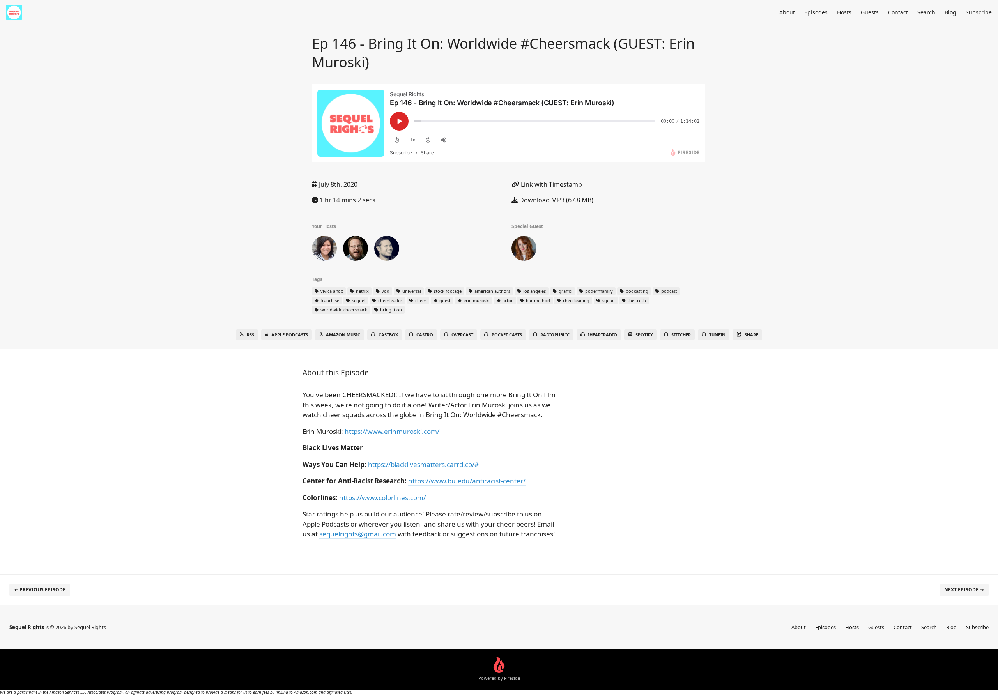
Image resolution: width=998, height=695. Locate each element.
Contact (898, 12)
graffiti (564, 291)
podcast (668, 291)
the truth (636, 300)
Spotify (644, 335)
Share (751, 335)
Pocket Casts (507, 335)
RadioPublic (555, 335)
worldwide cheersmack (343, 310)
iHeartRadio (602, 335)
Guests (870, 12)
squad (608, 300)
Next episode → (964, 589)
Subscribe (979, 12)
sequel (358, 300)
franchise (329, 300)
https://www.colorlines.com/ (382, 497)
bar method (537, 300)
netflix (362, 291)
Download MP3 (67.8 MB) (555, 200)
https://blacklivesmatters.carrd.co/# (423, 464)
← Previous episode (39, 589)
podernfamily (598, 291)
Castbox (388, 335)
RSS (250, 335)
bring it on (390, 310)
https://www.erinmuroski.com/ (392, 431)
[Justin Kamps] (355, 250)
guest (444, 300)
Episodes (816, 12)
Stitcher (681, 335)
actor (507, 300)
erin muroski (476, 300)
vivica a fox (331, 291)
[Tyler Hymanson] (386, 250)
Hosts (844, 12)
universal (411, 291)
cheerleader (389, 300)
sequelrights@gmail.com (357, 533)
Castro (424, 335)
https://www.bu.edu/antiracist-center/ (467, 480)
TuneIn (717, 335)
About (787, 12)
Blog (950, 12)
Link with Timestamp (550, 184)
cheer (420, 300)
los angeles (534, 291)
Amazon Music (343, 335)
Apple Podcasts (289, 335)
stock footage (447, 291)
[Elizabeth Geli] (324, 250)
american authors (491, 291)
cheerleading (575, 300)
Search (926, 12)
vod (384, 291)
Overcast (462, 335)
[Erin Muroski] (523, 250)
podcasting (636, 291)
